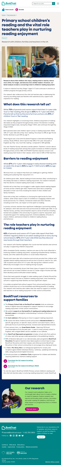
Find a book (9, 9)
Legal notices (11, 447)
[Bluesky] (22, 435)
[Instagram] (14, 435)
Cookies (4, 447)
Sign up (40, 437)
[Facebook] (11, 435)
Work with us (20, 444)
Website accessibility (32, 447)
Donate (21, 9)
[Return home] (9, 3)
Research (4, 38)
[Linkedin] (16, 435)
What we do (12, 444)
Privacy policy (20, 447)
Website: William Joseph (52, 462)
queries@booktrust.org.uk (12, 432)
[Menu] (58, 3)
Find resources (11, 15)
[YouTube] (19, 435)
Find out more (31, 409)
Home (3, 15)
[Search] (53, 3)
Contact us (5, 444)
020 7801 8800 (29, 432)
